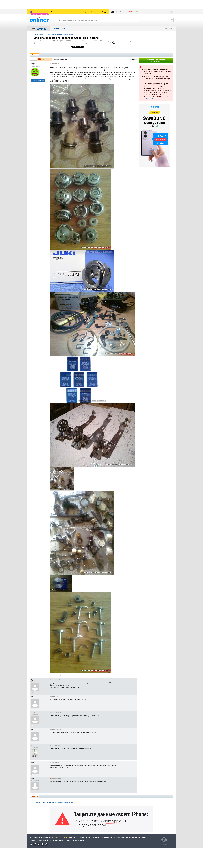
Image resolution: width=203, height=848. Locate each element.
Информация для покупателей (60, 840)
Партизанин (34, 680)
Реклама (57, 837)
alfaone (33, 745)
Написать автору (39, 80)
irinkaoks (33, 712)
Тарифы (64, 837)
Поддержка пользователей (39, 840)
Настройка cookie (78, 840)
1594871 (33, 762)
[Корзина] (171, 20)
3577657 (33, 778)
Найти (133, 59)
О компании (34, 837)
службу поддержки (150, 98)
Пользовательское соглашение (88, 837)
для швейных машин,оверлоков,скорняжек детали (66, 37)
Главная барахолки (39, 34)
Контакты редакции (46, 837)
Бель (32, 729)
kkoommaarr (34, 63)
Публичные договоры (107, 837)
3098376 (33, 696)
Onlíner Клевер (119, 12)
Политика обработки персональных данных (132, 837)
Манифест (72, 837)
